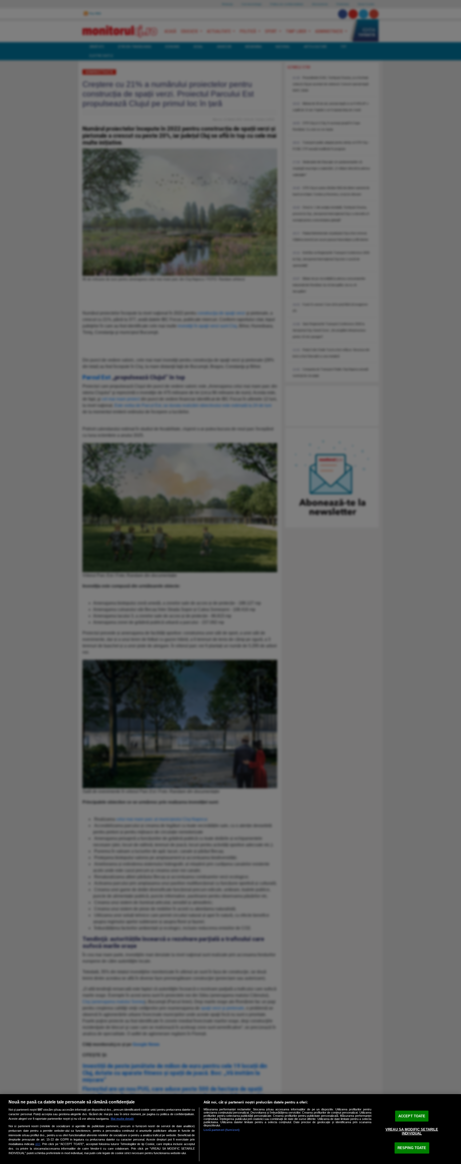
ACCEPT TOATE (412, 1116)
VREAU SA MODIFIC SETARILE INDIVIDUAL (412, 1131)
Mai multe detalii (122, 1118)
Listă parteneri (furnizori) (222, 1129)
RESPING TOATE (412, 1148)
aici (37, 1144)
